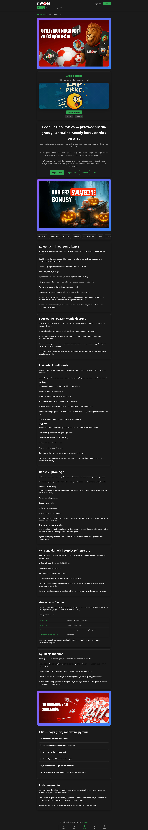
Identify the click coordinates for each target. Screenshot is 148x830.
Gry (94, 172)
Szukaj (104, 828)
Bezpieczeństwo (89, 236)
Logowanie (98, 4)
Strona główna (42, 14)
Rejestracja (107, 4)
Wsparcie (85, 822)
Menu (63, 828)
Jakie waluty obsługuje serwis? (54, 752)
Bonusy (56, 8)
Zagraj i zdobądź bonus (74, 112)
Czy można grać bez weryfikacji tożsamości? (59, 745)
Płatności (49, 8)
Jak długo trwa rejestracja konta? (55, 738)
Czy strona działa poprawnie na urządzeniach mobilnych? (64, 772)
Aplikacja (109, 236)
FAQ (61, 8)
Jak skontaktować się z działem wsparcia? (58, 766)
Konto (84, 828)
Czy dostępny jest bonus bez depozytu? (57, 759)
